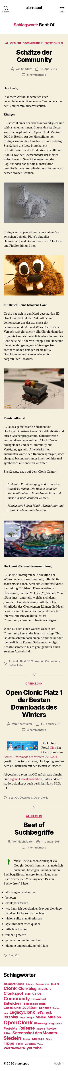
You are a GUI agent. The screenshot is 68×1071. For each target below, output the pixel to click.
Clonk (10, 988)
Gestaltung (12, 1008)
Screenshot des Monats (35, 1032)
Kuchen (56, 1008)
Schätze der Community (34, 56)
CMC (27, 994)
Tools (19, 1043)
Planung (40, 1023)
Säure (49, 1039)
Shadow (26, 69)
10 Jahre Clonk (14, 984)
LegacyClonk (22, 1012)
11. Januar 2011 (50, 841)
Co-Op (37, 994)
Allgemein (13, 43)
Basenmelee (42, 984)
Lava (6, 1013)
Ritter (7, 1033)
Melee (41, 1017)
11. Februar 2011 (51, 724)
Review (52, 1028)
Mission (54, 1017)
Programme (55, 1023)
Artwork (14, 661)
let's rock (44, 1012)
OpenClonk (34, 683)
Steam (26, 1039)
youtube (34, 1048)
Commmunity (33, 43)
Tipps (9, 1043)
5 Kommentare (36, 74)
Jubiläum (29, 1008)
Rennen (40, 1028)
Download (26, 797)
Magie (30, 1017)
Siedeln (12, 1038)
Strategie (38, 1038)
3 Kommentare (36, 847)
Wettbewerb (14, 1048)
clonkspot (34, 8)
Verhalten (30, 1044)
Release (27, 1028)
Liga (22, 1017)
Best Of (25, 661)
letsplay (11, 1017)
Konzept (45, 1008)
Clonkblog (27, 988)
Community (52, 661)
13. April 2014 (48, 69)
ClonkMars (44, 989)
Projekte (11, 1028)
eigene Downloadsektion (26, 779)
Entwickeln (53, 43)
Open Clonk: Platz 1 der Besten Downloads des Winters (34, 703)
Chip (53, 748)
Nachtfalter (25, 724)
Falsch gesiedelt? (35, 1003)
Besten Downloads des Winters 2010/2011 (31, 757)
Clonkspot (37, 661)
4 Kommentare (36, 730)
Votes (40, 1044)
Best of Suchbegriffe (34, 828)
